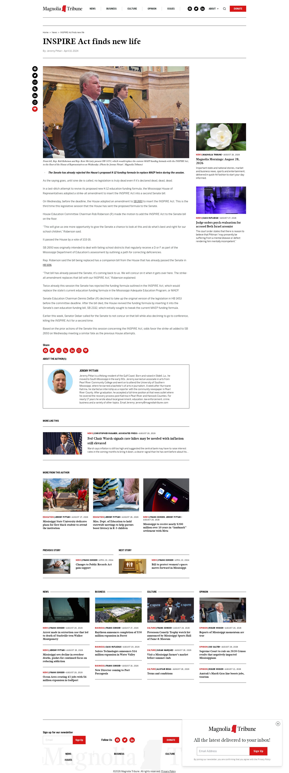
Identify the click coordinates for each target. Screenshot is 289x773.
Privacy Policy (264, 759)
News (92, 8)
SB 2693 (138, 201)
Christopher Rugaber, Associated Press (115, 433)
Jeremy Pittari (62, 517)
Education (48, 517)
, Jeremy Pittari (173, 517)
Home (46, 32)
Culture (132, 8)
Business (111, 8)
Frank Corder (157, 517)
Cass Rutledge (210, 218)
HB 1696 (47, 265)
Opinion (152, 8)
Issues (171, 8)
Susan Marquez (165, 650)
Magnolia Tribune (212, 155)
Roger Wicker (216, 628)
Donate (238, 8)
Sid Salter (214, 647)
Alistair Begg (164, 669)
